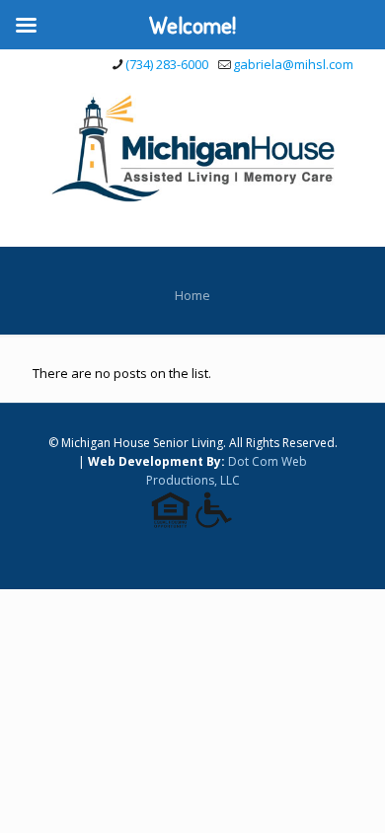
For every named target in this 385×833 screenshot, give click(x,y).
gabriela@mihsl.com (293, 64)
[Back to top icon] (344, 792)
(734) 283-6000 (166, 64)
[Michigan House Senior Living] (192, 146)
